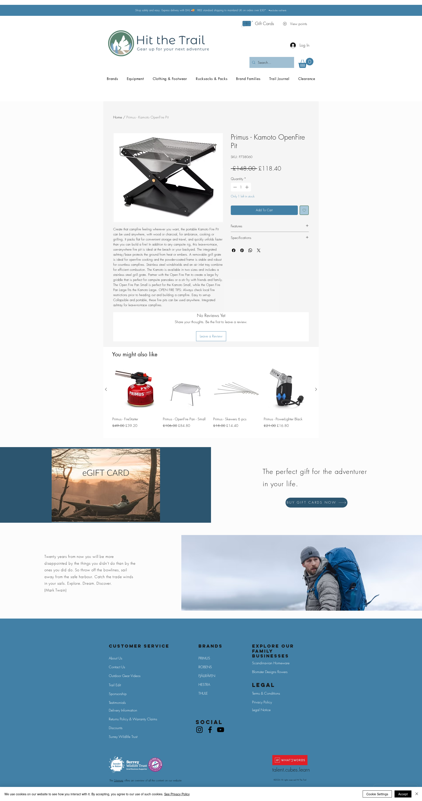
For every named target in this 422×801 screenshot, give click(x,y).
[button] (305, 63)
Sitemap (118, 780)
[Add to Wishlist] (304, 210)
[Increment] (247, 187)
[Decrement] (234, 187)
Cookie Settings (377, 794)
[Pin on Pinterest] (242, 250)
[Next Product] (316, 389)
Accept (403, 794)
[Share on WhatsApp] (250, 250)
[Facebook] (210, 729)
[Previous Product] (106, 389)
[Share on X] (258, 250)
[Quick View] (135, 389)
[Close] (416, 793)
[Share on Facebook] (233, 250)
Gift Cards (264, 23)
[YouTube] (220, 729)
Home (117, 117)
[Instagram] (199, 729)
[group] (211, 400)
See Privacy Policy (177, 794)
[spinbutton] (241, 187)
